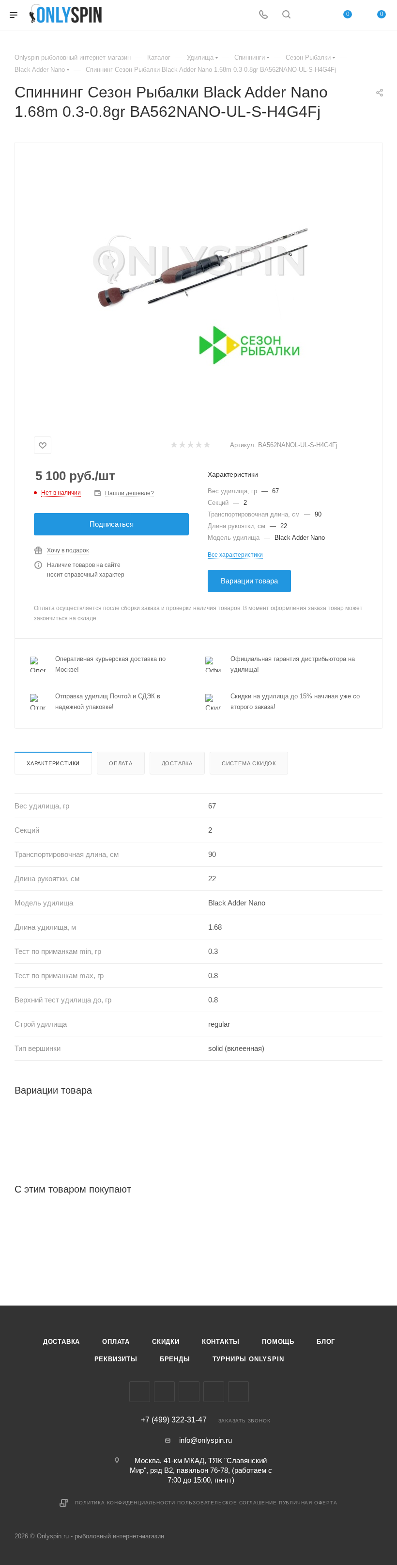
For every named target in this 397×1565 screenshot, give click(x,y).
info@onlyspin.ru (205, 1440)
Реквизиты (115, 1359)
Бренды (175, 1359)
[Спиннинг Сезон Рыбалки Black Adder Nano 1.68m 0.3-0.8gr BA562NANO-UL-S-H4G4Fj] (198, 265)
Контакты (221, 1341)
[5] (206, 445)
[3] (190, 445)
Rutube (238, 1391)
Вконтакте (139, 1391)
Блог (326, 1341)
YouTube (213, 1391)
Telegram (189, 1391)
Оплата (121, 763)
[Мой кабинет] (309, 15)
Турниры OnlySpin (248, 1359)
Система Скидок (249, 763)
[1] (173, 445)
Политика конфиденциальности (125, 1502)
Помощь (278, 1341)
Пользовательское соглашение (227, 1502)
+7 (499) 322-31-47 (174, 1420)
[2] (182, 445)
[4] (198, 445)
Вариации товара (249, 581)
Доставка (177, 763)
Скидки (166, 1341)
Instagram (164, 1391)
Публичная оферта (308, 1502)
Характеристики (53, 763)
